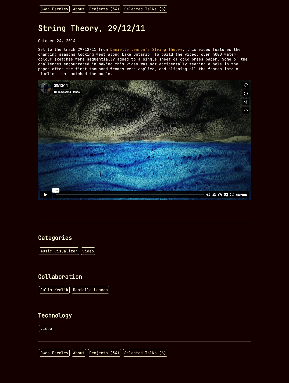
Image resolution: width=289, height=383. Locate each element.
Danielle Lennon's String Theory (146, 49)
